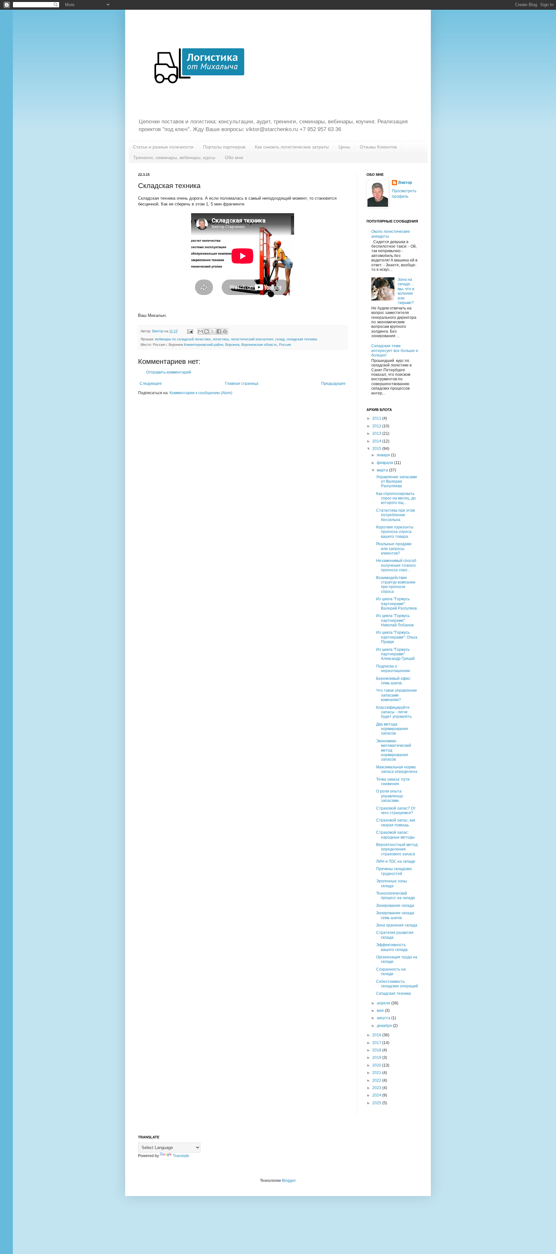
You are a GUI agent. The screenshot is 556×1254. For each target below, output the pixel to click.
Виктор (405, 182)
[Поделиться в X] (212, 331)
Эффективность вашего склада (392, 947)
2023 (377, 1088)
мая (381, 1010)
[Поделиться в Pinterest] (225, 331)
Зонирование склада (395, 905)
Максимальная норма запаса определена (396, 769)
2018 (377, 1050)
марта (383, 470)
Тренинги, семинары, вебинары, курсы (174, 157)
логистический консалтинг (252, 339)
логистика (221, 339)
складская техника (301, 339)
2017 (377, 1042)
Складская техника (393, 993)
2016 (377, 1035)
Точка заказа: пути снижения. (393, 781)
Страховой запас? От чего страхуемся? (396, 810)
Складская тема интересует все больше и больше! (394, 350)
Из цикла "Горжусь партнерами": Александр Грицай (395, 654)
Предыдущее (333, 383)
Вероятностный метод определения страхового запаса (397, 849)
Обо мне (234, 157)
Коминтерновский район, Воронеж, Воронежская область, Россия (237, 345)
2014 (377, 441)
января (384, 455)
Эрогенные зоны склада (391, 883)
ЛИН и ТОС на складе (395, 861)
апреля (384, 1003)
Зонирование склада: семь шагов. (395, 915)
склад (279, 339)
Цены (344, 146)
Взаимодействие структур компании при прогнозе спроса (395, 584)
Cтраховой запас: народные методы (395, 834)
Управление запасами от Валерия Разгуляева (396, 482)
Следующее (151, 383)
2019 (377, 1057)
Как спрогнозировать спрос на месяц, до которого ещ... (396, 498)
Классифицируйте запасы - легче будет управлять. (394, 712)
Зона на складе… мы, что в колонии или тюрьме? (406, 291)
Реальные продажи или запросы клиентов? (394, 549)
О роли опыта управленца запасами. (389, 796)
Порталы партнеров (224, 146)
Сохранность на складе (391, 971)
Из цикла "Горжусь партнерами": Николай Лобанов (394, 620)
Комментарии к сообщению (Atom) (201, 393)
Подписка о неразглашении (393, 668)
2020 (377, 1065)
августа (384, 1018)
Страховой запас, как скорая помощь (395, 822)
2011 (377, 418)
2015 (377, 448)
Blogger (288, 1180)
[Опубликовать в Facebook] (219, 331)
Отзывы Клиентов (378, 146)
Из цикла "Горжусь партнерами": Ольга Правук (396, 637)
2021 (377, 1072)
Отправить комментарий (168, 372)
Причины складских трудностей (394, 871)
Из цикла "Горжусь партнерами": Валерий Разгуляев (396, 604)
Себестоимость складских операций (397, 983)
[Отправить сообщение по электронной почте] (190, 331)
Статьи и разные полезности (163, 146)
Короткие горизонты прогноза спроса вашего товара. (394, 532)
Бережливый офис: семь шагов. (393, 680)
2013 (377, 433)
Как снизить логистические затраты (292, 146)
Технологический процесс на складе (395, 895)
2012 (377, 426)
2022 (377, 1080)
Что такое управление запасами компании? (396, 695)
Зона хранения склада (396, 925)
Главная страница (241, 383)
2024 (377, 1095)
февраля (385, 463)
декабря (385, 1025)
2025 (377, 1103)
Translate (181, 1156)
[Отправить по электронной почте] (200, 331)
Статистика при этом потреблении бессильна (395, 515)
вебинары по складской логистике (183, 339)
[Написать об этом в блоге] (206, 331)
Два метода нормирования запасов (392, 729)
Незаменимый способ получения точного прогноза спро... (396, 565)
